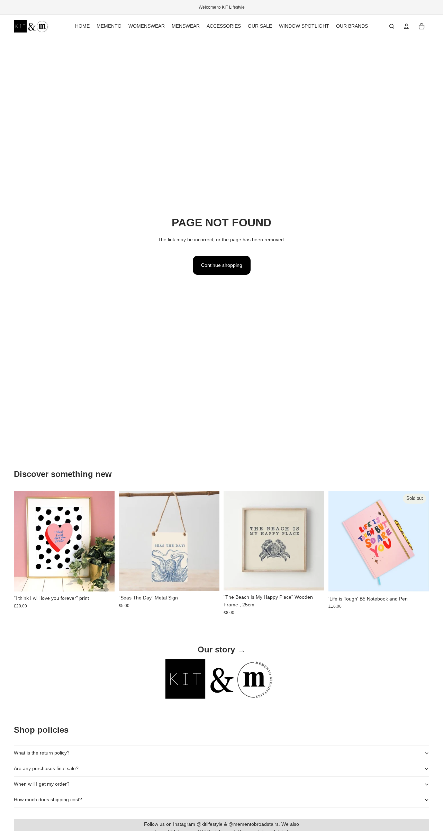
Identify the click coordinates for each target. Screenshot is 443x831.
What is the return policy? (42, 753)
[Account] (406, 26)
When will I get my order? (42, 784)
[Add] (104, 581)
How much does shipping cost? (48, 799)
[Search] (391, 26)
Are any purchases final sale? (46, 768)
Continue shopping (221, 265)
